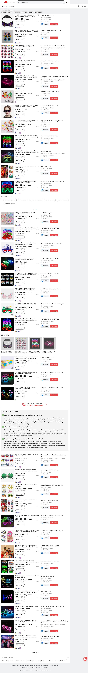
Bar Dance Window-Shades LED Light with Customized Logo (25, 182)
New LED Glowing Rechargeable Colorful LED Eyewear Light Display (27, 15)
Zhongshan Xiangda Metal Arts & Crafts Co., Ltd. (53, 455)
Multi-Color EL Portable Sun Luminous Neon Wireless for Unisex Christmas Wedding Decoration (26, 636)
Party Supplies (3, 12)
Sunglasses (31, 12)
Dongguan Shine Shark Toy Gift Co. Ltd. (52, 372)
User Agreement (30, 667)
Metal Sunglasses (31, 661)
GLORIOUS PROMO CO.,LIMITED (50, 61)
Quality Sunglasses (42, 661)
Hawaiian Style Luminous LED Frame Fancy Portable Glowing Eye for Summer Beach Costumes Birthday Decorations (26, 274)
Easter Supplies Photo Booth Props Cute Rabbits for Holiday (26, 121)
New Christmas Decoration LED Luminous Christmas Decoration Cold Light (26, 561)
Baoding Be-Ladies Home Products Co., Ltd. (53, 46)
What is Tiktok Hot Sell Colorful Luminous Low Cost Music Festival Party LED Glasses (35, 352)
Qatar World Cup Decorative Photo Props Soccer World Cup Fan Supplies (25, 304)
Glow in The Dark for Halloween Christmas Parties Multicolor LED (25, 388)
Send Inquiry (19, 24)
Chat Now (45, 24)
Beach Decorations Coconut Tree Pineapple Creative (27, 166)
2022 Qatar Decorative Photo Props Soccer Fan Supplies (25, 243)
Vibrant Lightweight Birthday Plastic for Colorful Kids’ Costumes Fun (25, 46)
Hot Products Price (24, 665)
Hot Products (14, 665)
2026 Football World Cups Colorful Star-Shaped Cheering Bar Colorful (26, 357)
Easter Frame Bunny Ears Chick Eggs (26, 485)
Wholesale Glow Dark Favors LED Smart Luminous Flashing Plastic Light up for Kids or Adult (26, 621)
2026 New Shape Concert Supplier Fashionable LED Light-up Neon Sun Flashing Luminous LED (25, 319)
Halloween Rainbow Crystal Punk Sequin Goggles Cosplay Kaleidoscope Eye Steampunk (27, 531)
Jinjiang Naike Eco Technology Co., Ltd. (52, 121)
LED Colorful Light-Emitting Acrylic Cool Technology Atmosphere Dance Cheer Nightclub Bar (26, 591)
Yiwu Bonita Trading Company (49, 500)
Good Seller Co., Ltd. (46, 213)
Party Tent (10, 12)
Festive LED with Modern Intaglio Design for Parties (27, 516)
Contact (46, 667)
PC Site (51, 665)
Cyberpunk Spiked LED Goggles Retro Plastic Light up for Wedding (26, 373)
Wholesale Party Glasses (13, 200)
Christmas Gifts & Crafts (69, 200)
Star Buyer (45, 665)
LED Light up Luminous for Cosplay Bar (27, 576)
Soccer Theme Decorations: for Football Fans (26, 500)
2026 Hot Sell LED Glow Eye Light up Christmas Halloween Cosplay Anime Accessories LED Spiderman (27, 258)
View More (34, 652)
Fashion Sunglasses (38, 12)
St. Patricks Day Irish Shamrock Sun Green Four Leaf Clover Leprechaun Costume (25, 470)
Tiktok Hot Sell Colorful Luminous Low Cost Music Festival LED (25, 61)
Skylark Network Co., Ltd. (48, 576)
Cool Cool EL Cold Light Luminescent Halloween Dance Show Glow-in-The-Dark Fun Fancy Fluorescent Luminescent (26, 76)
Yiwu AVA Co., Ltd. (46, 166)
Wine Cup (45, 200)
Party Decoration (17, 12)
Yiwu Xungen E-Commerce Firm (50, 470)
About (23, 667)
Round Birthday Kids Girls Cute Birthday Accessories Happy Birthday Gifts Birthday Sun (26, 31)
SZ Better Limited (46, 151)
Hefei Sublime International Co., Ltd (51, 30)
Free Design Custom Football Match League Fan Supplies (26, 455)
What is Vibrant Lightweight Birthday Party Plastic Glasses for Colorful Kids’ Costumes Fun (21, 352)
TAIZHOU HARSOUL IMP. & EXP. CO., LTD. (52, 181)
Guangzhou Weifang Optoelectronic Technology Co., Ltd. (54, 77)
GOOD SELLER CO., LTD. (47, 357)
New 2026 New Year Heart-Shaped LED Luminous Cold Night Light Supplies (27, 228)
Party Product (24, 12)
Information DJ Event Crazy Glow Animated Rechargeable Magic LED (26, 106)
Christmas (21, 91)
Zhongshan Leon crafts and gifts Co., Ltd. (52, 243)
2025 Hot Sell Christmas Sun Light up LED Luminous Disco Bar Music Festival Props (26, 546)
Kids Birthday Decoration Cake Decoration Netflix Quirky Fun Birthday (26, 213)
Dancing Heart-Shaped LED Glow (26, 606)
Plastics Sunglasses (53, 661)
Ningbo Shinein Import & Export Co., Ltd (52, 531)
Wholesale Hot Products (36, 665)
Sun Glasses (63, 661)
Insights (56, 665)
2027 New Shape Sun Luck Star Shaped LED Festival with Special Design (27, 136)
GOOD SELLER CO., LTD (47, 15)
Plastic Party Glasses (7, 661)
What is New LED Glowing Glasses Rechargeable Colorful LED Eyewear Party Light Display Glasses (7, 352)
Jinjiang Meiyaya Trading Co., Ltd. (50, 91)
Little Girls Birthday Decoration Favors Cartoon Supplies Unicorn (25, 289)
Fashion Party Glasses (20, 661)
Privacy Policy (39, 667)
